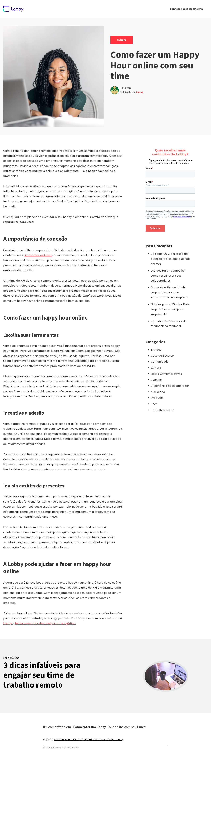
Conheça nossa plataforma (186, 8)
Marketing (158, 392)
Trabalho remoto (162, 410)
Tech (154, 404)
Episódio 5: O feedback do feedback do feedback (169, 323)
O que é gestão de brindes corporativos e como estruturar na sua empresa (169, 292)
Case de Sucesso (162, 355)
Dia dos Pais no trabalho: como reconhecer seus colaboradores (168, 275)
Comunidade (160, 361)
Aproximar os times (38, 255)
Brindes (156, 349)
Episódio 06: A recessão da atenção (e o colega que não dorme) (170, 259)
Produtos (157, 398)
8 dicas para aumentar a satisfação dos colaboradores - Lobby (88, 739)
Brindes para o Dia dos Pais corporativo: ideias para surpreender (170, 309)
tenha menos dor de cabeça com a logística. (45, 623)
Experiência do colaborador (170, 386)
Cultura (121, 39)
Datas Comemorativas (166, 374)
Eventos (156, 380)
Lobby (139, 92)
